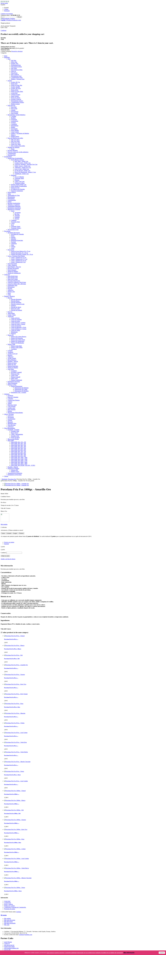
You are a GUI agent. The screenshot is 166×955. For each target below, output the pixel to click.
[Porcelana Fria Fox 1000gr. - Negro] (14, 887)
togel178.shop (8, 942)
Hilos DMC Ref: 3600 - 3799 (19, 460)
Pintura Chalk (11, 344)
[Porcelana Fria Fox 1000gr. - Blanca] (14, 800)
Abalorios (7, 394)
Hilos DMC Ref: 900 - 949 (18, 454)
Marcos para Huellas (13, 439)
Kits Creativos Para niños (18, 146)
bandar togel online (9, 946)
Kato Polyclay (11, 105)
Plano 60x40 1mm (13, 277)
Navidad (13, 242)
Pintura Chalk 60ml (16, 346)
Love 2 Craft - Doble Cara (22, 169)
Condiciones (7, 902)
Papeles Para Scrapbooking (15, 158)
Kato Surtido (14, 113)
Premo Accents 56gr (16, 85)
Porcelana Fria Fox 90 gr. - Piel (12, 658)
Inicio (5, 56)
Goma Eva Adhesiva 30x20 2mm (17, 282)
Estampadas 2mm (12, 285)
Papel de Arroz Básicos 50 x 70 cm (20, 251)
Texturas (13, 122)
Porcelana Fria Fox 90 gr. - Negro (12, 774)
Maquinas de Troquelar (14, 209)
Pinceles (10, 298)
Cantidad (3, 552)
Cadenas (10, 401)
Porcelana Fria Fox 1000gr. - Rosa (12, 842)
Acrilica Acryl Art (12, 353)
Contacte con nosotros (7, 13)
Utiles (9, 294)
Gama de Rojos (15, 318)
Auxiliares (14, 349)
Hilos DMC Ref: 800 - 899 (18, 453)
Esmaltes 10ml (15, 431)
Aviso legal (7, 901)
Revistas (10, 288)
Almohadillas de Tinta (14, 195)
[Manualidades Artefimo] (8, 18)
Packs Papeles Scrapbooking (19, 186)
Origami (10, 420)
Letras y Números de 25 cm (18, 257)
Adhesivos (10, 290)
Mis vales (6, 924)
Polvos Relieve (12, 192)
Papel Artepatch (12, 270)
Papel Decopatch (12, 263)
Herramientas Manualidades (15, 412)
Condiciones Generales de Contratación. (15, 907)
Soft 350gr (14, 68)
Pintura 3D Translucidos (17, 341)
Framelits (17, 217)
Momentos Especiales (17, 240)
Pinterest (21, 533)
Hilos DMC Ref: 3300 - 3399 (19, 459)
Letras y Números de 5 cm (18, 262)
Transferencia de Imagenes (15, 473)
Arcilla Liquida (12, 358)
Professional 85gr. (16, 65)
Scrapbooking (8, 156)
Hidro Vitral (14, 378)
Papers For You (15, 187)
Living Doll (14, 93)
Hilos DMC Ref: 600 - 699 (18, 450)
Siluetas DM (14, 470)
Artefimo (18, 912)
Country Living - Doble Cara (22, 163)
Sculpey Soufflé (15, 87)
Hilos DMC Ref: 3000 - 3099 (19, 457)
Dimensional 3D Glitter (21, 389)
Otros (12, 245)
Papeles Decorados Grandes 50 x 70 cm (22, 254)
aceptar (162, 952)
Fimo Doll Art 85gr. (16, 66)
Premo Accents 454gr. (17, 91)
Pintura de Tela (12, 364)
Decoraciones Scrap (13, 229)
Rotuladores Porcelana (14, 381)
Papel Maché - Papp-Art (14, 267)
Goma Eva (7, 274)
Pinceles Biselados (16, 302)
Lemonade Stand (19, 178)
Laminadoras (14, 121)
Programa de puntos (9, 909)
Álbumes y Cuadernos (14, 204)
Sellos (9, 194)
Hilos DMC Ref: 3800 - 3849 (19, 462)
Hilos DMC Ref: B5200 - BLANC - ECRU (23, 465)
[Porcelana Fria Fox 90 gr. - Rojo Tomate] (16, 694)
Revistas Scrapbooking (14, 203)
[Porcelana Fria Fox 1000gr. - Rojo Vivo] (15, 829)
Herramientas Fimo (16, 76)
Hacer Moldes (15, 130)
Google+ (15, 533)
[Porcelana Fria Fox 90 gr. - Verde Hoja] (15, 742)
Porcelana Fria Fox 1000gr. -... (11, 794)
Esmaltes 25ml (15, 436)
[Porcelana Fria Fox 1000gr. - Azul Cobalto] (16, 858)
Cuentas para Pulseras (14, 400)
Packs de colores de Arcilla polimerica (18, 152)
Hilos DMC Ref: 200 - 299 (18, 443)
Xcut (12, 225)
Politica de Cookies (9, 905)
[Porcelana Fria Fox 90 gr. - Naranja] (14, 674)
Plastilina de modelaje (13, 147)
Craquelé (10, 350)
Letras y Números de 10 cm (18, 260)
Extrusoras (14, 119)
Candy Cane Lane (19, 181)
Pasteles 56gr (14, 63)
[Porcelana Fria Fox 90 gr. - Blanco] (14, 645)
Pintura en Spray (12, 363)
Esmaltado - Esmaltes (13, 429)
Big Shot (17, 214)
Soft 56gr (13, 60)
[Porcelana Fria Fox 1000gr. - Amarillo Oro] (16, 483)
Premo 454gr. (14, 90)
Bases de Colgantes (13, 397)
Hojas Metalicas (12, 360)
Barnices (13, 333)
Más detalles (4, 524)
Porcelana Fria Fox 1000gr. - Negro (13, 891)
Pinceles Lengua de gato (17, 304)
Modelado (7, 57)
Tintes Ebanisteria (12, 383)
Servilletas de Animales (17, 234)
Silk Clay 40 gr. (15, 139)
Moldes (13, 127)
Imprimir (6, 544)
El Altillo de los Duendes (18, 189)
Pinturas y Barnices (9, 296)
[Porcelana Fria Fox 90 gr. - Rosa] (13, 703)
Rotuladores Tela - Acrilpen (18, 392)
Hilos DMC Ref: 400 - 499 (18, 446)
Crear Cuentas (15, 132)
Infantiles (13, 239)
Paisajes (13, 237)
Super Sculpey (15, 96)
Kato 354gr (14, 108)
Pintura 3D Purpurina (17, 338)
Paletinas (13, 305)
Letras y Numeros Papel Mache (16, 256)
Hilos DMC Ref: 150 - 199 (18, 442)
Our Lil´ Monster (19, 177)
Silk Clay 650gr (15, 141)
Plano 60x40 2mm (13, 276)
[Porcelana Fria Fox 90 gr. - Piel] (13, 655)
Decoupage (7, 231)
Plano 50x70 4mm (13, 279)
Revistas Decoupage (13, 268)
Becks (12, 149)
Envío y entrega (8, 904)
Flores (12, 235)
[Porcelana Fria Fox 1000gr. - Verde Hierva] (16, 868)
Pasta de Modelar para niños (15, 138)
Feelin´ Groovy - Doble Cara (22, 166)
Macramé (10, 422)
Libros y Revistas (9, 414)
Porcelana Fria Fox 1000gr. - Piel (12, 813)
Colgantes (10, 398)
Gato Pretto (11, 369)
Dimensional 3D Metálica (22, 391)
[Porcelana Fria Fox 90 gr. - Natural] (14, 636)
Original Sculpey (15, 94)
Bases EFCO (14, 433)
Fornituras (10, 395)
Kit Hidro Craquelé (16, 372)
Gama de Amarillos (16, 319)
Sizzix (12, 211)
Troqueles (17, 215)
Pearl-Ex (10, 312)
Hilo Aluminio (11, 409)
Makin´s (13, 135)
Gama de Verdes (15, 330)
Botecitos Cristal (12, 405)
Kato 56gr (14, 107)
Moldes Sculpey (15, 104)
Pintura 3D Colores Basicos (18, 336)
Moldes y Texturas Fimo (17, 79)
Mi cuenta (4, 915)
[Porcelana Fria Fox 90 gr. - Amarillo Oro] (16, 665)
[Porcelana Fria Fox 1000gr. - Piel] (14, 810)
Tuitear (3, 533)
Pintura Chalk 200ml (16, 347)
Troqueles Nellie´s (16, 228)
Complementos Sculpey (17, 102)
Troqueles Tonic (15, 222)
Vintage (13, 246)
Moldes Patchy (15, 136)
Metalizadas (14, 332)
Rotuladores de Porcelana (15, 474)
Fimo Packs (14, 73)
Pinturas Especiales (13, 366)
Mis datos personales (9, 923)
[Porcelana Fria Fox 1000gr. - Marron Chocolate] (17, 878)
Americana (11, 316)
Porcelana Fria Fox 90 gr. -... (11, 639)
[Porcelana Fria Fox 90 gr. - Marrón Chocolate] (17, 761)
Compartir (9, 533)
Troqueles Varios (15, 226)
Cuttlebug (13, 220)
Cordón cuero (11, 408)
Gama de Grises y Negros (18, 324)
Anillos (10, 403)
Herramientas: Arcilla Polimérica (16, 114)
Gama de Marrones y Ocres (18, 327)
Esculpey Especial (16, 99)
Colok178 (7, 943)
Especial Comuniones (17, 190)
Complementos (12, 153)
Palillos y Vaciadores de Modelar (20, 133)
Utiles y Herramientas (17, 434)
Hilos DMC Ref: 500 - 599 (18, 448)
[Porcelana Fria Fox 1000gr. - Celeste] (15, 849)
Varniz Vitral (14, 375)
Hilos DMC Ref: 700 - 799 (18, 451)
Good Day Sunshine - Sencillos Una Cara (26, 164)
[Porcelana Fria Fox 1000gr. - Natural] (15, 790)
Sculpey (10, 80)
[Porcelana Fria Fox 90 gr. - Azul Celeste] (15, 732)
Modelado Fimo (12, 423)
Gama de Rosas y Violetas (18, 322)
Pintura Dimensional (16, 386)
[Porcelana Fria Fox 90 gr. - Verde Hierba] (16, 752)
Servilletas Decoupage (14, 232)
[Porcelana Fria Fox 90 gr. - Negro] (14, 771)
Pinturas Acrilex (12, 384)
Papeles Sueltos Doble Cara (18, 184)
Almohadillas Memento (14, 206)
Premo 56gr (14, 83)
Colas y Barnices (12, 265)
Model (2, 493)
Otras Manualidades (9, 428)
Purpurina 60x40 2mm (14, 280)
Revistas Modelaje (13, 150)
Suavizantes (14, 128)
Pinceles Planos (15, 301)
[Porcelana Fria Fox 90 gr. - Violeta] (14, 723)
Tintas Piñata (11, 313)
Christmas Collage (20, 183)
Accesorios (18, 212)
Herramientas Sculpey (17, 101)
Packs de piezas (15, 437)
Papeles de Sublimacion (14, 273)
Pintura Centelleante (16, 380)
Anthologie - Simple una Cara (23, 167)
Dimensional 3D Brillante (22, 388)
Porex (9, 293)
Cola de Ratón (11, 406)
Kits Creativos (15, 74)
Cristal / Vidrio (12, 315)
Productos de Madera (13, 468)
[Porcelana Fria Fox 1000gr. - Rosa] (14, 839)
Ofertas (6, 476)
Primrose (17, 180)
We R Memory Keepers (17, 159)
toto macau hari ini (9, 945)
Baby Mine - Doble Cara (21, 161)
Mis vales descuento (9, 920)
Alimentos (14, 243)
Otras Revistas (11, 425)
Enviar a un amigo (9, 542)
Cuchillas (13, 116)
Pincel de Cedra (15, 308)
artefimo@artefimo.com (25, 934)
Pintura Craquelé (15, 377)
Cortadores (14, 124)
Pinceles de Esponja (16, 310)
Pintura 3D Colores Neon (18, 339)
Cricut (12, 223)
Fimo (9, 59)
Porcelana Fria (11, 155)
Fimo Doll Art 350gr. (17, 69)
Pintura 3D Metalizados (17, 343)
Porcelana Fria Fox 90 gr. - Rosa (12, 707)
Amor (12, 248)
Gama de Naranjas (16, 325)
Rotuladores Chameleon (14, 208)
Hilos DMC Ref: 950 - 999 (18, 456)
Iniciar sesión (4, 3)
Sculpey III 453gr (16, 88)
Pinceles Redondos (16, 299)
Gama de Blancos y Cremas (18, 329)
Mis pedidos (7, 918)
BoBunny (13, 175)
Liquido (13, 110)
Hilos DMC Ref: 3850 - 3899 (19, 464)
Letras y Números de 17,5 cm (19, 259)
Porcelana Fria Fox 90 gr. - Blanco (12, 648)
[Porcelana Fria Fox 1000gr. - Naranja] (15, 819)
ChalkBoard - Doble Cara (22, 173)
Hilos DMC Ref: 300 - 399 (18, 445)
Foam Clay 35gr (15, 142)
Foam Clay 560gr (16, 144)
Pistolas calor (11, 291)
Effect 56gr (14, 62)
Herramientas (14, 111)
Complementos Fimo (16, 77)
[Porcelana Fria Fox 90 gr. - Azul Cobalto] (16, 781)
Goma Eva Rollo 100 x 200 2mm (17, 284)
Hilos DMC (11, 440)
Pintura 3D (11, 335)
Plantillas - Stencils (13, 361)
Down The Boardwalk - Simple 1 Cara (25, 172)
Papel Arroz (11, 249)
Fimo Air (13, 71)
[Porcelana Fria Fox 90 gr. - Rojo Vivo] (15, 684)
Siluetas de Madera (13, 271)
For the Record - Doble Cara (22, 170)
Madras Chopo (15, 471)
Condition (3, 496)
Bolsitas (10, 411)
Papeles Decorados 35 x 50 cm (19, 253)
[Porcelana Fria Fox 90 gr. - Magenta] (14, 713)
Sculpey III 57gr (15, 82)
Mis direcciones (8, 921)
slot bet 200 (7, 949)
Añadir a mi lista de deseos (8, 559)
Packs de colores (15, 97)
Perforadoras (11, 198)
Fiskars (9, 201)
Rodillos (13, 118)
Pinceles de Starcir (16, 307)
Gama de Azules (15, 321)
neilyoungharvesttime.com (11, 948)
